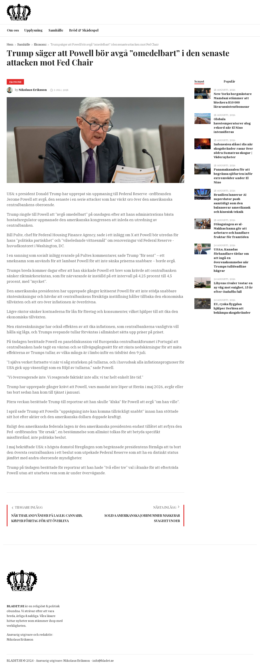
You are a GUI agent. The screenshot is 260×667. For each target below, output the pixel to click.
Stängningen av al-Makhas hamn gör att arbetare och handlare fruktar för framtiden (231, 230)
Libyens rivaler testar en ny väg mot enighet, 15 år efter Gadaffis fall (233, 287)
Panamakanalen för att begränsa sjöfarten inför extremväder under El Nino (233, 176)
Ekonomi (40, 44)
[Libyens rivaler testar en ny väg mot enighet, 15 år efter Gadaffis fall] (202, 282)
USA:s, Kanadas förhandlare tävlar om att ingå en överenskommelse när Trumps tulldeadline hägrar (231, 260)
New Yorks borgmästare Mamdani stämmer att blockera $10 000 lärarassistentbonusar (233, 100)
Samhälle (23, 44)
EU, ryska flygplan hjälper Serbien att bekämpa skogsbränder (232, 308)
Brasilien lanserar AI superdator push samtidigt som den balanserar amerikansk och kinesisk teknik (232, 203)
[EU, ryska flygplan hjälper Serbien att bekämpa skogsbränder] (202, 303)
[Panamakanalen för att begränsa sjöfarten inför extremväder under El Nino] (202, 169)
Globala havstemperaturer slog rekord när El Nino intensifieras (232, 125)
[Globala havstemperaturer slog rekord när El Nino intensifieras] (202, 118)
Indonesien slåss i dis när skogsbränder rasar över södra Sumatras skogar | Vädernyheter (233, 150)
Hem (10, 44)
